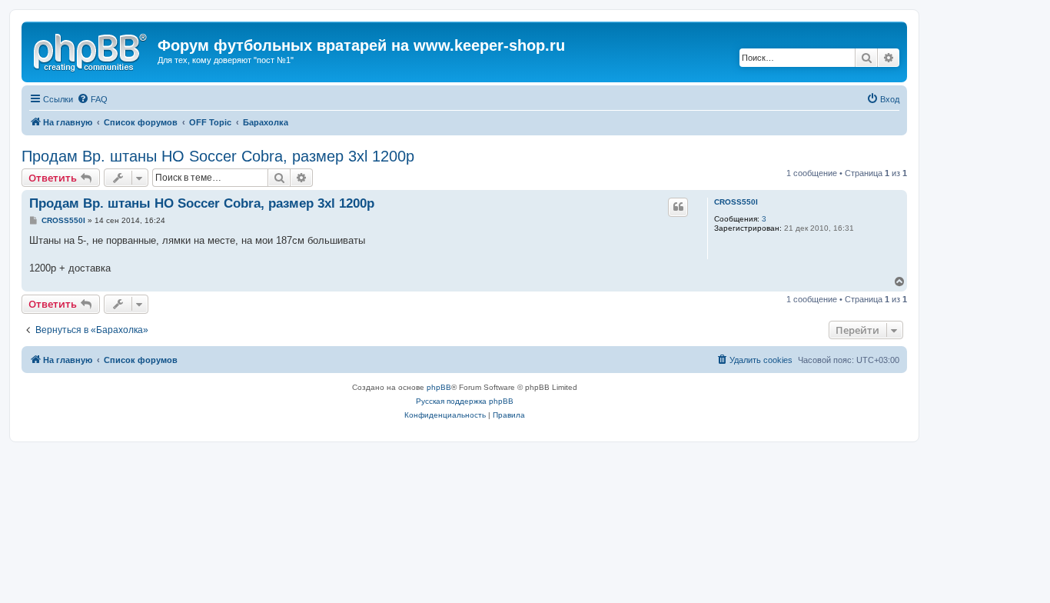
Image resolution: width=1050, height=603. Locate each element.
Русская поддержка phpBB (464, 401)
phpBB (439, 387)
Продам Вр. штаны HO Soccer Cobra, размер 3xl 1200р (218, 156)
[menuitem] (92, 99)
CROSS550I (736, 202)
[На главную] (91, 50)
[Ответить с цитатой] (678, 207)
